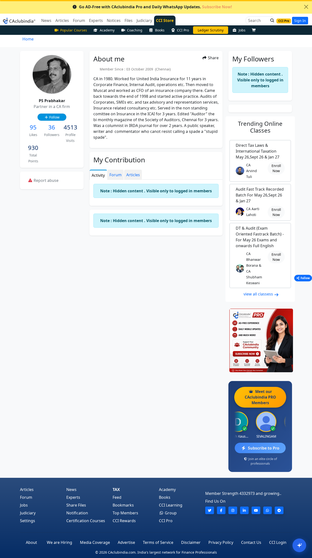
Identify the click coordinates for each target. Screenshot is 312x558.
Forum (26, 497)
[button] (270, 20)
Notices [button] (114, 20)
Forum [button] (79, 20)
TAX (116, 489)
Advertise (126, 542)
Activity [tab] (98, 175)
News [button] (46, 20)
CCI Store (165, 20)
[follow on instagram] (232, 510)
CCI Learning (170, 505)
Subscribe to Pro (263, 448)
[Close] (306, 7)
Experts (73, 497)
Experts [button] (96, 20)
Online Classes (260, 127)
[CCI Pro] (260, 340)
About (31, 542)
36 (51, 127)
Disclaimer (191, 542)
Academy (107, 30)
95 (33, 127)
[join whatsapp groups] (267, 510)
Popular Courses (73, 30)
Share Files (76, 505)
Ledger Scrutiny (211, 30)
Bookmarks (123, 505)
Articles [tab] (133, 174)
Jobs (242, 30)
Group (170, 513)
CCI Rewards (124, 520)
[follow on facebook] (221, 510)
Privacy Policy (220, 542)
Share (213, 57)
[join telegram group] (279, 510)
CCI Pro (183, 30)
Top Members (125, 513)
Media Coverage (95, 542)
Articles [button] (62, 20)
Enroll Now (276, 168)
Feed (117, 497)
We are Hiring (59, 542)
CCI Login (277, 542)
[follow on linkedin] (244, 510)
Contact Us (251, 542)
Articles (27, 489)
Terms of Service (158, 542)
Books (160, 30)
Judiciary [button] (144, 20)
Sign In (300, 20)
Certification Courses (85, 520)
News (71, 489)
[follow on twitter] (209, 510)
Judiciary (28, 513)
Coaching (134, 30)
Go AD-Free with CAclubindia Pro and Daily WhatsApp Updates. (155, 7)
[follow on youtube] (256, 510)
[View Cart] (255, 30)
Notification (77, 513)
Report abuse (45, 180)
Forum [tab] (115, 174)
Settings (27, 520)
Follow (53, 117)
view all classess (259, 294)
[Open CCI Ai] (299, 545)
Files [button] (129, 20)
